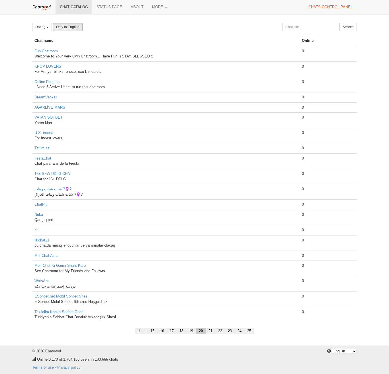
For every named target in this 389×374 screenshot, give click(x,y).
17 (172, 331)
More (158, 7)
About (137, 7)
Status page (109, 7)
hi (35, 230)
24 (239, 331)
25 (249, 331)
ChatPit (40, 204)
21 (210, 331)
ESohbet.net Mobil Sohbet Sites (60, 296)
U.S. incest (43, 133)
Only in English (67, 27)
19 (191, 331)
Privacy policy (69, 367)
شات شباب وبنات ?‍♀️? (52, 189)
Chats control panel (330, 7)
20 (201, 331)
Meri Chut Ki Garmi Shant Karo (60, 265)
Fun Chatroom (46, 51)
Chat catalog (74, 7)
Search (348, 27)
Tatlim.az (42, 148)
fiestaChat (42, 158)
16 (162, 331)
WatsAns (42, 281)
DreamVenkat (45, 97)
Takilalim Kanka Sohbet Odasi (59, 312)
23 (230, 331)
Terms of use (43, 367)
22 (220, 331)
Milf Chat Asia (46, 255)
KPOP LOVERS (47, 66)
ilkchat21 (41, 240)
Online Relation (47, 82)
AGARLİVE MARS (49, 107)
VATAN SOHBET (48, 117)
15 (152, 331)
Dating (40, 27)
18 (181, 331)
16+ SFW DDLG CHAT (53, 173)
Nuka (38, 214)
